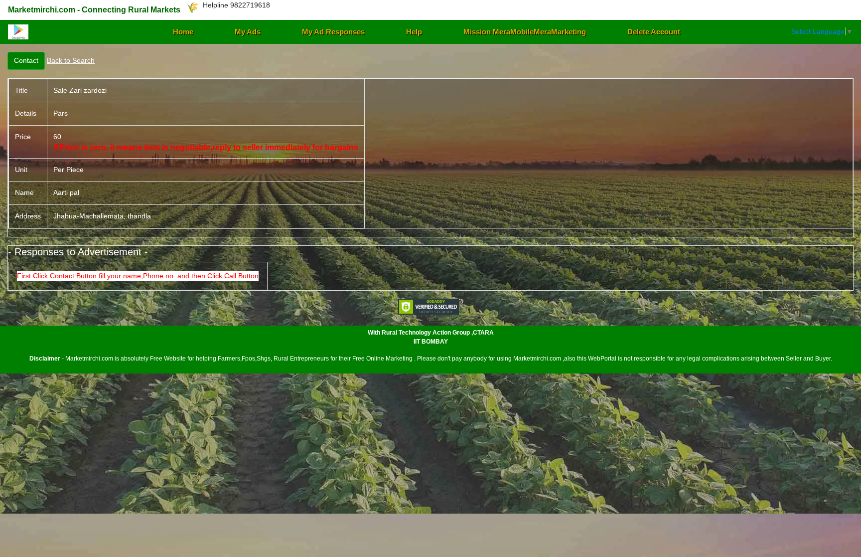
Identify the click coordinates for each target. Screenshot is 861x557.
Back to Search (71, 60)
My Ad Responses (333, 31)
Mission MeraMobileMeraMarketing (524, 31)
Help (414, 31)
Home (183, 31)
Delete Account (653, 31)
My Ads (248, 31)
